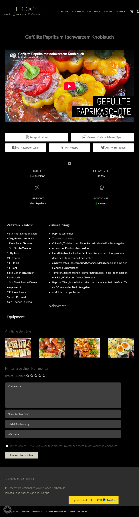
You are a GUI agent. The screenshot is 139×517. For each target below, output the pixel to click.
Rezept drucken (38, 137)
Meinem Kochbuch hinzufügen (104, 137)
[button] (7, 509)
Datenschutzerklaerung (55, 511)
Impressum (37, 511)
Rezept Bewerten (15, 376)
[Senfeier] (121, 339)
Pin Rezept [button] (71, 147)
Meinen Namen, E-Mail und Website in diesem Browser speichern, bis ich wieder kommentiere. (63, 445)
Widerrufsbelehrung (77, 511)
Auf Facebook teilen (27, 147)
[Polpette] (52, 339)
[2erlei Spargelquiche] (18, 339)
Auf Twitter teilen (115, 147)
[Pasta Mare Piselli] (87, 339)
